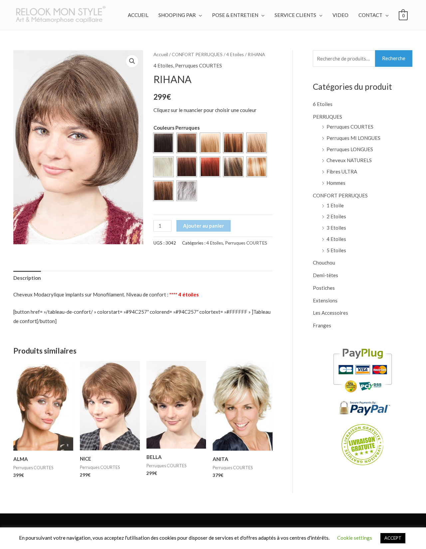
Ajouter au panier (203, 226)
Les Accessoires (330, 313)
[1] (163, 143)
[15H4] (233, 167)
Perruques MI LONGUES (353, 138)
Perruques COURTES (198, 65)
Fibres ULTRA (341, 171)
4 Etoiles (235, 54)
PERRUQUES (327, 117)
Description (27, 278)
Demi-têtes (325, 275)
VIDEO (340, 15)
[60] (163, 167)
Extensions (325, 300)
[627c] (163, 191)
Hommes (335, 183)
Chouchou (324, 263)
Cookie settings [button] (354, 538)
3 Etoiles (336, 228)
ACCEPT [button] (392, 538)
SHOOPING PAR (177, 15)
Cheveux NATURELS (349, 160)
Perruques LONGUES (349, 149)
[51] (187, 191)
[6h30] (187, 143)
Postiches (324, 288)
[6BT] (233, 143)
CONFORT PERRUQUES (197, 54)
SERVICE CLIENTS (295, 15)
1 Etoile (335, 205)
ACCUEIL (138, 15)
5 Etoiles (336, 250)
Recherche (393, 58)
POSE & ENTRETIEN (235, 15)
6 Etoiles (322, 104)
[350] (210, 167)
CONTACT (370, 15)
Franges (322, 325)
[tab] (27, 278)
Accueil (160, 54)
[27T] (257, 143)
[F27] (257, 167)
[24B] (210, 143)
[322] (187, 167)
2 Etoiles (336, 216)
